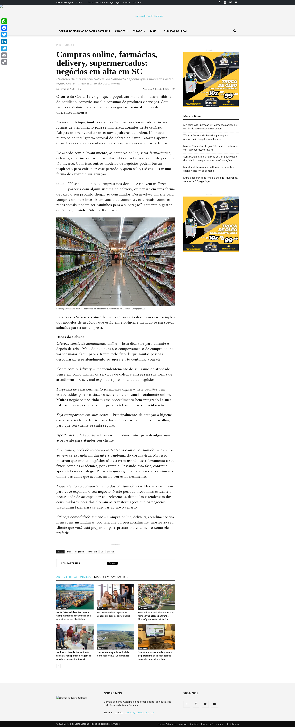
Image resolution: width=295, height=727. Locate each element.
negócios (79, 551)
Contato (137, 2)
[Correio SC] (147, 16)
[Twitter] (230, 2)
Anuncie (126, 2)
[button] (234, 31)
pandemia (92, 551)
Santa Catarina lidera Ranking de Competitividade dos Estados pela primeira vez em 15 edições (73, 615)
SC (102, 551)
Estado (138, 31)
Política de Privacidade (212, 724)
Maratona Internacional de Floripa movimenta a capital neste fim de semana (208, 169)
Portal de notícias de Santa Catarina (84, 31)
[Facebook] (219, 2)
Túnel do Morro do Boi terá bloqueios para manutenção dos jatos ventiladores (205, 137)
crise (69, 551)
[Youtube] (236, 2)
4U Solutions (233, 724)
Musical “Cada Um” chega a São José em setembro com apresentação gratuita (210, 148)
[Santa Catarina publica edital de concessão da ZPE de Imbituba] (115, 636)
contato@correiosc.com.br (139, 712)
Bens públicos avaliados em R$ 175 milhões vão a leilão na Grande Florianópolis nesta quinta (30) (155, 616)
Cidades (120, 31)
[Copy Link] (4, 62)
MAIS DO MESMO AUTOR (111, 577)
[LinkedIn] (4, 41)
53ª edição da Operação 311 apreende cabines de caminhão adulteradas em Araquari (210, 127)
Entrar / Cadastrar (96, 2)
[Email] (4, 55)
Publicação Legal (112, 2)
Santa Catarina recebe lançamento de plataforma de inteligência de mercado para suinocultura (155, 655)
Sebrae (110, 551)
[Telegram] (4, 48)
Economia (61, 608)
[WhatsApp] (4, 21)
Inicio (58, 44)
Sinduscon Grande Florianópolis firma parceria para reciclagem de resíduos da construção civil (73, 655)
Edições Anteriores (167, 724)
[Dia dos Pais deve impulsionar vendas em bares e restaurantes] (115, 597)
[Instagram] (224, 2)
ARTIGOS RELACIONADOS (73, 577)
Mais (153, 31)
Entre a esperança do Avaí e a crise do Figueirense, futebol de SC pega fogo (210, 179)
